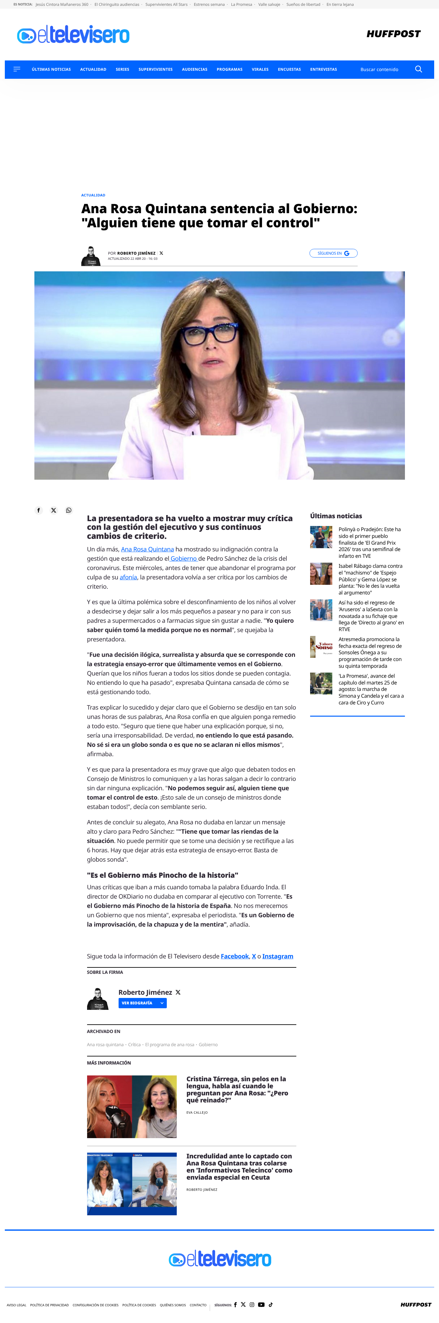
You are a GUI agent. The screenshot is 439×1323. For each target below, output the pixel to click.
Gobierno (183, 558)
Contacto (198, 1305)
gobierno (208, 1045)
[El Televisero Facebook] (235, 1305)
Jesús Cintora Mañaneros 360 (62, 4)
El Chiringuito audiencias (117, 4)
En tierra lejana (340, 4)
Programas (230, 69)
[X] (161, 253)
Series (122, 69)
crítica (134, 1045)
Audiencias (194, 69)
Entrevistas (323, 69)
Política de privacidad (49, 1305)
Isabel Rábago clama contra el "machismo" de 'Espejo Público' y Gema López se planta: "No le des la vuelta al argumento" (371, 579)
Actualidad (93, 69)
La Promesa (242, 4)
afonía (128, 577)
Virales (260, 69)
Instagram (278, 956)
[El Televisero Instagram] (252, 1305)
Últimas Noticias (51, 69)
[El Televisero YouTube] (261, 1305)
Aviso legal (16, 1305)
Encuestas (289, 69)
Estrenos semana (210, 4)
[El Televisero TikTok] (271, 1305)
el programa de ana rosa (169, 1045)
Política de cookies (139, 1305)
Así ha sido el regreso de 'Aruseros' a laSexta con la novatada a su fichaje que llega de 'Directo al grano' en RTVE (371, 616)
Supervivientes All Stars (167, 4)
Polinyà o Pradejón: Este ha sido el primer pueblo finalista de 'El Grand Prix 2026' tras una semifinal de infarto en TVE (370, 542)
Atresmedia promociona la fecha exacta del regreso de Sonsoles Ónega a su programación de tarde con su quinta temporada (370, 652)
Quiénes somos (173, 1305)
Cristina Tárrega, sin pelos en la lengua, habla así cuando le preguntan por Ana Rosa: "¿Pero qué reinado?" (237, 1089)
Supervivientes (156, 69)
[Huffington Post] (394, 34)
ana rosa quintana (105, 1045)
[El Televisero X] (243, 1305)
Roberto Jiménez (136, 253)
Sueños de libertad (303, 4)
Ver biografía (137, 1003)
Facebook (235, 956)
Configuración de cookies (96, 1305)
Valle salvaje (269, 4)
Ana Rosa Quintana (147, 549)
